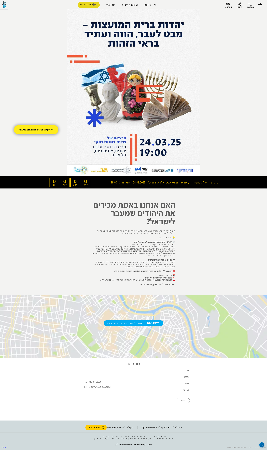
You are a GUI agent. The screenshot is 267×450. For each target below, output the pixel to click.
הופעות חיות (94, 427)
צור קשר (111, 4)
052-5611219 (95, 381)
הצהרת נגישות (233, 447)
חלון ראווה (150, 4)
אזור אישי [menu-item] (228, 7)
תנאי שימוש (260, 447)
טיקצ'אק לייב (127, 427)
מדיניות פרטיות (247, 447)
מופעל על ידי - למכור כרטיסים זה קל (162, 427)
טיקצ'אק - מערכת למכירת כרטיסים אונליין (133, 444)
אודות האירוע (130, 4)
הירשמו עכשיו (86, 4)
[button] (260, 4)
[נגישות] (261, 444)
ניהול (4, 447)
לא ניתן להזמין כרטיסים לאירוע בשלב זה (36, 129)
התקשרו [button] (250, 7)
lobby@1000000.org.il (100, 387)
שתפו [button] (240, 7)
